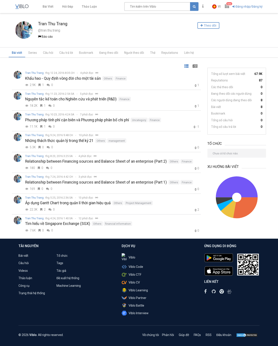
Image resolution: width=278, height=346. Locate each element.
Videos (23, 270)
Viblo (132, 257)
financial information (118, 223)
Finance (121, 78)
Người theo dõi (134, 52)
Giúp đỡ (184, 335)
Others (108, 78)
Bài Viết (48, 6)
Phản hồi (168, 335)
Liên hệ (189, 52)
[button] (216, 6)
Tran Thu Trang (34, 72)
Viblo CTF (135, 274)
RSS (209, 335)
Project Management (138, 203)
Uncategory (139, 120)
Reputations (169, 52)
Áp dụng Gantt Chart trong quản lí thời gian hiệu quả (68, 203)
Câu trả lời (66, 52)
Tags (59, 263)
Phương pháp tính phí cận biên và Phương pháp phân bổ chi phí (77, 120)
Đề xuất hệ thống (67, 278)
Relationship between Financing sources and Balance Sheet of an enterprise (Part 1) (96, 182)
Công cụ (24, 285)
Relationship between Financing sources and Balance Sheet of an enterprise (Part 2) (96, 161)
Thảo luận (25, 278)
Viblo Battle (136, 305)
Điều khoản (223, 335)
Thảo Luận (89, 6)
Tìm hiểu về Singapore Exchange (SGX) (57, 223)
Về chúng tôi (150, 335)
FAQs (197, 335)
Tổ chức (62, 255)
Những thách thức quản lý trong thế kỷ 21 (59, 140)
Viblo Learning (138, 290)
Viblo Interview (139, 313)
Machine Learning (68, 285)
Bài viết (17, 52)
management (117, 140)
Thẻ (152, 52)
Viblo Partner (137, 298)
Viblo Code (136, 266)
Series (32, 52)
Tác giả (61, 270)
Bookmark (86, 52)
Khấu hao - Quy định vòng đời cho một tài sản (63, 78)
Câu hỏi (48, 52)
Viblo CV (134, 282)
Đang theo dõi (108, 52)
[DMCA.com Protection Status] (247, 335)
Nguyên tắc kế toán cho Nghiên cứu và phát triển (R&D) (71, 99)
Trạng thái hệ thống (31, 293)
